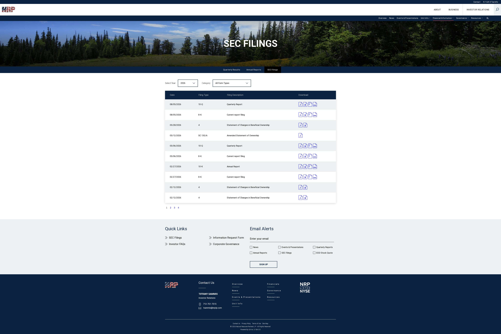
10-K (200, 166)
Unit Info (237, 304)
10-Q (200, 104)
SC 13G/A (202, 135)
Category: (206, 83)
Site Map (265, 323)
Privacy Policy (246, 323)
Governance (274, 291)
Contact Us (236, 323)
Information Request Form (228, 237)
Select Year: (170, 83)
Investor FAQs (177, 244)
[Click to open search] (497, 10)
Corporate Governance (226, 244)
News (255, 247)
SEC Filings (272, 70)
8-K (200, 115)
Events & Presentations (292, 247)
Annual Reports (253, 70)
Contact (476, 2)
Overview (237, 284)
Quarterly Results (231, 70)
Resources (273, 297)
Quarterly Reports (324, 247)
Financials (273, 284)
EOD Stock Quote (324, 253)
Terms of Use (256, 323)
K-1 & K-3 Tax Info (490, 2)
